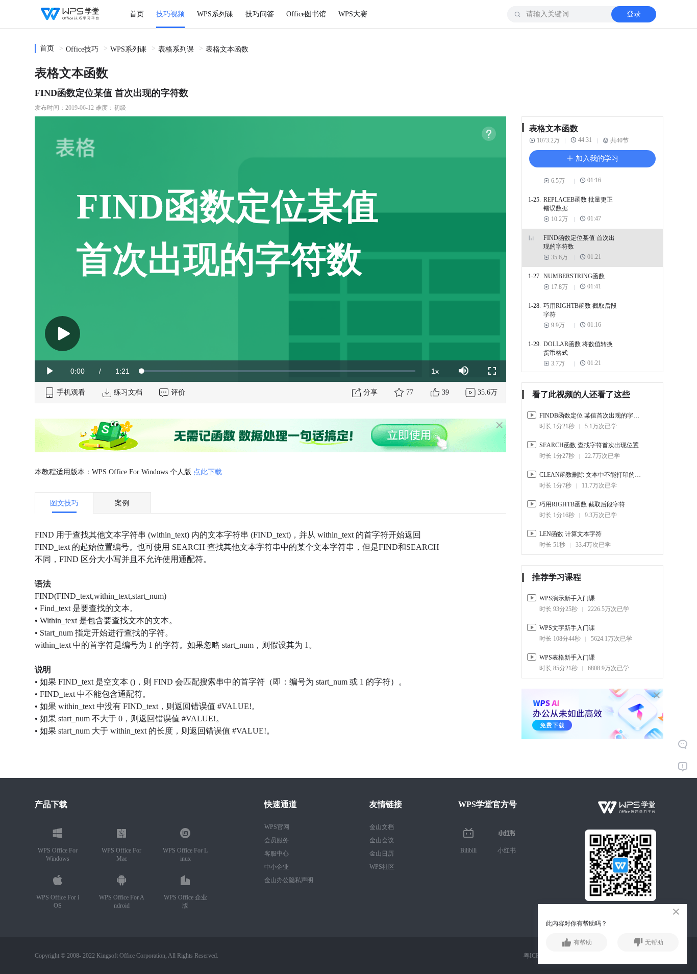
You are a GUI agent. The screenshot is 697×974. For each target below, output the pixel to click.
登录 (634, 14)
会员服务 (276, 840)
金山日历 (381, 853)
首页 (137, 14)
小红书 (506, 850)
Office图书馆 (306, 14)
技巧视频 (170, 14)
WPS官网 (276, 827)
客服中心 (276, 853)
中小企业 (276, 866)
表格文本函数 (227, 49)
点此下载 (207, 472)
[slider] (278, 371)
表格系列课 (176, 49)
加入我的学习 (596, 158)
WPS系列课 (215, 14)
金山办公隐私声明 (288, 880)
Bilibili (468, 850)
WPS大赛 (352, 14)
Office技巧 (82, 49)
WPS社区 (381, 866)
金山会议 (381, 840)
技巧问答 (259, 14)
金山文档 (381, 827)
